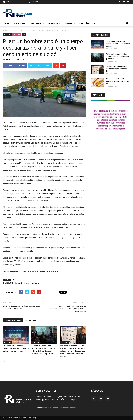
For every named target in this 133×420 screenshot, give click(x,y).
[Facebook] (120, 2)
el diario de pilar (18, 280)
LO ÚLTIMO (7, 34)
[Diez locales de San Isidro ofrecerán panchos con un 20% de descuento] (97, 82)
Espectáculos (86, 23)
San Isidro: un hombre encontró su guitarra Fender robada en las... (117, 69)
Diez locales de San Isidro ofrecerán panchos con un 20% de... (117, 81)
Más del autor (30, 320)
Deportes (68, 23)
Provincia (53, 23)
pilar (27, 283)
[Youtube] (128, 2)
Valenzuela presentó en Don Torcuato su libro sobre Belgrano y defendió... (118, 56)
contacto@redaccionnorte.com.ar (62, 407)
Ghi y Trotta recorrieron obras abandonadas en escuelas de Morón (21, 307)
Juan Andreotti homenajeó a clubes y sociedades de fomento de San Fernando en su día (16, 348)
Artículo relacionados (13, 320)
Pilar (24, 34)
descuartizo (19, 283)
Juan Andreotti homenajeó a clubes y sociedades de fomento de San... (118, 44)
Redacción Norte (12, 59)
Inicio (7, 23)
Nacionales (36, 23)
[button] (127, 23)
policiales (35, 283)
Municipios (19, 23)
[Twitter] (124, 2)
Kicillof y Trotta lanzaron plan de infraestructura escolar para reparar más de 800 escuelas (67, 309)
